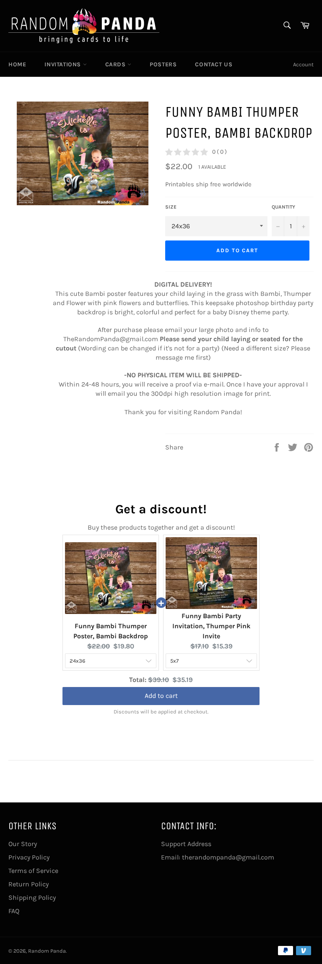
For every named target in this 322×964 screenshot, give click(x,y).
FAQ (13, 911)
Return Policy (28, 884)
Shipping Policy (32, 897)
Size (171, 207)
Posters (163, 64)
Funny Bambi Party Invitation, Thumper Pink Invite (211, 626)
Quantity (283, 207)
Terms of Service (33, 871)
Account (303, 64)
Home (17, 64)
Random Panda (47, 951)
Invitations (63, 64)
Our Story (22, 844)
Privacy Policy (28, 857)
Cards (116, 64)
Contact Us (213, 64)
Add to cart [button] (161, 687)
